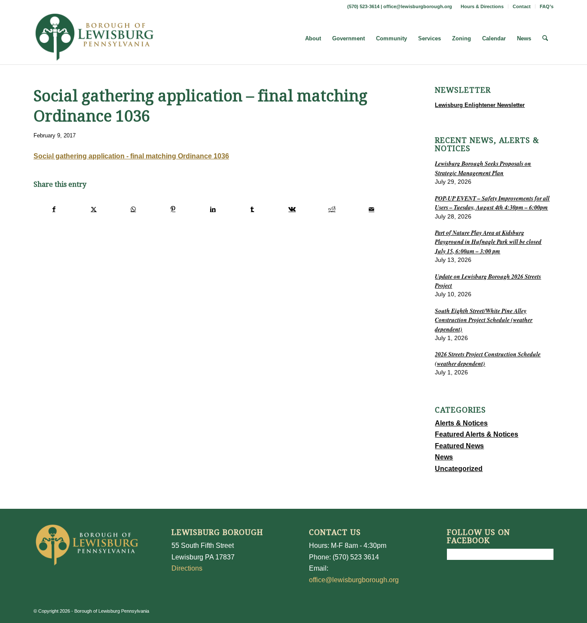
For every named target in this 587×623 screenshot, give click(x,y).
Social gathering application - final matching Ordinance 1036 (131, 156)
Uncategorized (459, 468)
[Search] (545, 38)
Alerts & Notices (461, 423)
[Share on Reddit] (332, 209)
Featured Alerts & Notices (476, 434)
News (444, 457)
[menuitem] (482, 6)
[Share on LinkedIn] (212, 209)
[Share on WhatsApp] (133, 209)
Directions (186, 568)
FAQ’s (546, 6)
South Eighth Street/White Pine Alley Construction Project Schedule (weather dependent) (483, 320)
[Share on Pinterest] (173, 209)
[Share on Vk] (292, 209)
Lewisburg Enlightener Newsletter (480, 105)
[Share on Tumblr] (252, 209)
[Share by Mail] (371, 209)
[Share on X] (93, 209)
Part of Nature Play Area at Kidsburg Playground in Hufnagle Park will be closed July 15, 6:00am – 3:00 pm (488, 241)
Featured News (459, 446)
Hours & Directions (482, 6)
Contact (522, 6)
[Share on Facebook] (53, 209)
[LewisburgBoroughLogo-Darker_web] (95, 38)
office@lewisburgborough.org (417, 6)
